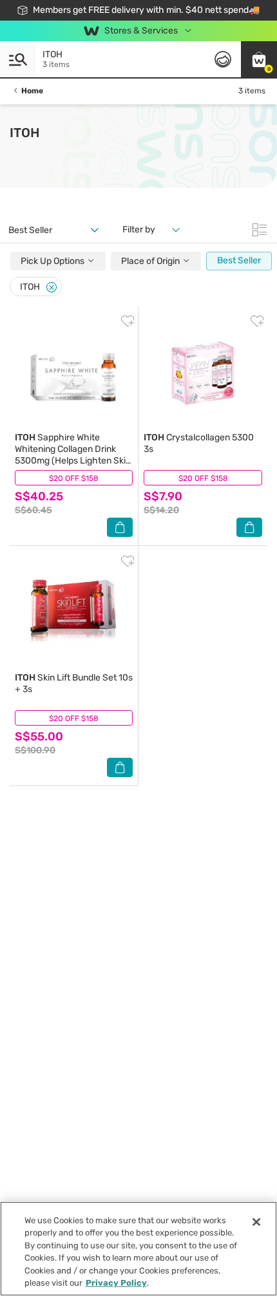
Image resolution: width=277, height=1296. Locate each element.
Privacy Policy (116, 1283)
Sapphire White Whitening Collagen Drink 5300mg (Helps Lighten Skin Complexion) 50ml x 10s (73, 455)
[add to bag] (120, 527)
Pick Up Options (53, 261)
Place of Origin (151, 261)
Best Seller (239, 260)
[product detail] (74, 371)
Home (32, 90)
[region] (138, 1248)
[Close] (51, 287)
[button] (259, 59)
